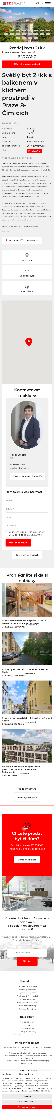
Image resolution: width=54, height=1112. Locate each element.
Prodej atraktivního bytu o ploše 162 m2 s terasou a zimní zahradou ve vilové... (24, 622)
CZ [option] (37, 3)
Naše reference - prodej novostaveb (27, 1035)
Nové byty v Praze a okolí (27, 1002)
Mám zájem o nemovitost (27, 64)
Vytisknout (27, 260)
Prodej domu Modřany (27, 1006)
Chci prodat (27, 1025)
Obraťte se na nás (27, 860)
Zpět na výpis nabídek (27, 555)
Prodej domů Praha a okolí (27, 996)
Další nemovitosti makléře (28, 476)
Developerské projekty (27, 1009)
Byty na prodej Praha (27, 993)
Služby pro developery (27, 1032)
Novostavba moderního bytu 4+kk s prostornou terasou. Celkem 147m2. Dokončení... (21, 769)
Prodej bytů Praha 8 (27, 797)
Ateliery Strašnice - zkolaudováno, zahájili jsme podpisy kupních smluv (27, 1062)
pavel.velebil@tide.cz (20, 468)
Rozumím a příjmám (27, 1107)
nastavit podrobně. (41, 1091)
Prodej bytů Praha (27, 789)
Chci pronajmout (27, 1028)
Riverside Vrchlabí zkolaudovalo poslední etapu (27, 1053)
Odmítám (27, 1097)
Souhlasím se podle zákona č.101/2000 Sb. (26, 533)
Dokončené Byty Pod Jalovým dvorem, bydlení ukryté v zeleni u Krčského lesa (27, 1056)
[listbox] (39, 3)
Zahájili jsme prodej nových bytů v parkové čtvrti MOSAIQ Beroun (27, 1048)
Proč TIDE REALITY (27, 1022)
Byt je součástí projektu (23, 240)
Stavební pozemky (27, 999)
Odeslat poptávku (18, 543)
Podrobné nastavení (27, 1102)
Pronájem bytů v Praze (27, 986)
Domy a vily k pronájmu (27, 990)
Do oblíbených (27, 276)
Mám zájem (27, 291)
